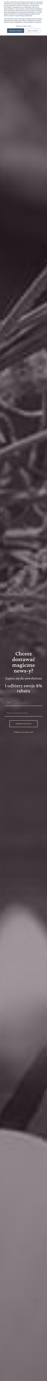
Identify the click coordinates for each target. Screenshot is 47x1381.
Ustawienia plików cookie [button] (23, 26)
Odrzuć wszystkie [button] (32, 31)
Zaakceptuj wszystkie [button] (15, 31)
